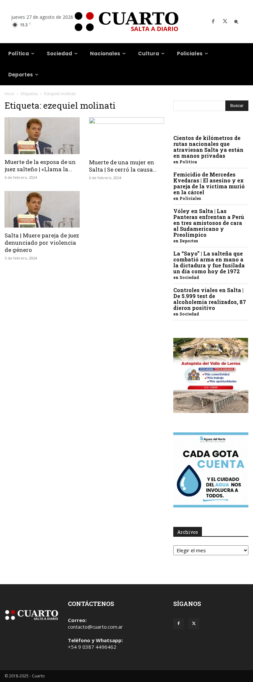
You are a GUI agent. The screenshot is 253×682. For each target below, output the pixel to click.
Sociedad (189, 277)
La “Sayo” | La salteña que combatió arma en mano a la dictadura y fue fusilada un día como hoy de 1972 (209, 262)
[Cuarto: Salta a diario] (126, 21)
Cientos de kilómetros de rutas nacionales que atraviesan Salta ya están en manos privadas (208, 146)
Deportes (189, 240)
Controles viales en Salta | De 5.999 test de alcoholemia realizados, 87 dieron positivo (209, 298)
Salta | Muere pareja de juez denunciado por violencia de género (42, 243)
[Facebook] (213, 21)
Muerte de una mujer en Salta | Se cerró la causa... (123, 165)
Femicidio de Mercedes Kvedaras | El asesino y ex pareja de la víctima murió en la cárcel (209, 183)
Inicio (9, 93)
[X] (225, 21)
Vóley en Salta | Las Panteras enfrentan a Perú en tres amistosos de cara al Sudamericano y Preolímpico (208, 222)
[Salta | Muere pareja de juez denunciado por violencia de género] (42, 209)
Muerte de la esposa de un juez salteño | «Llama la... (40, 165)
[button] (236, 21)
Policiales (190, 198)
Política (188, 161)
